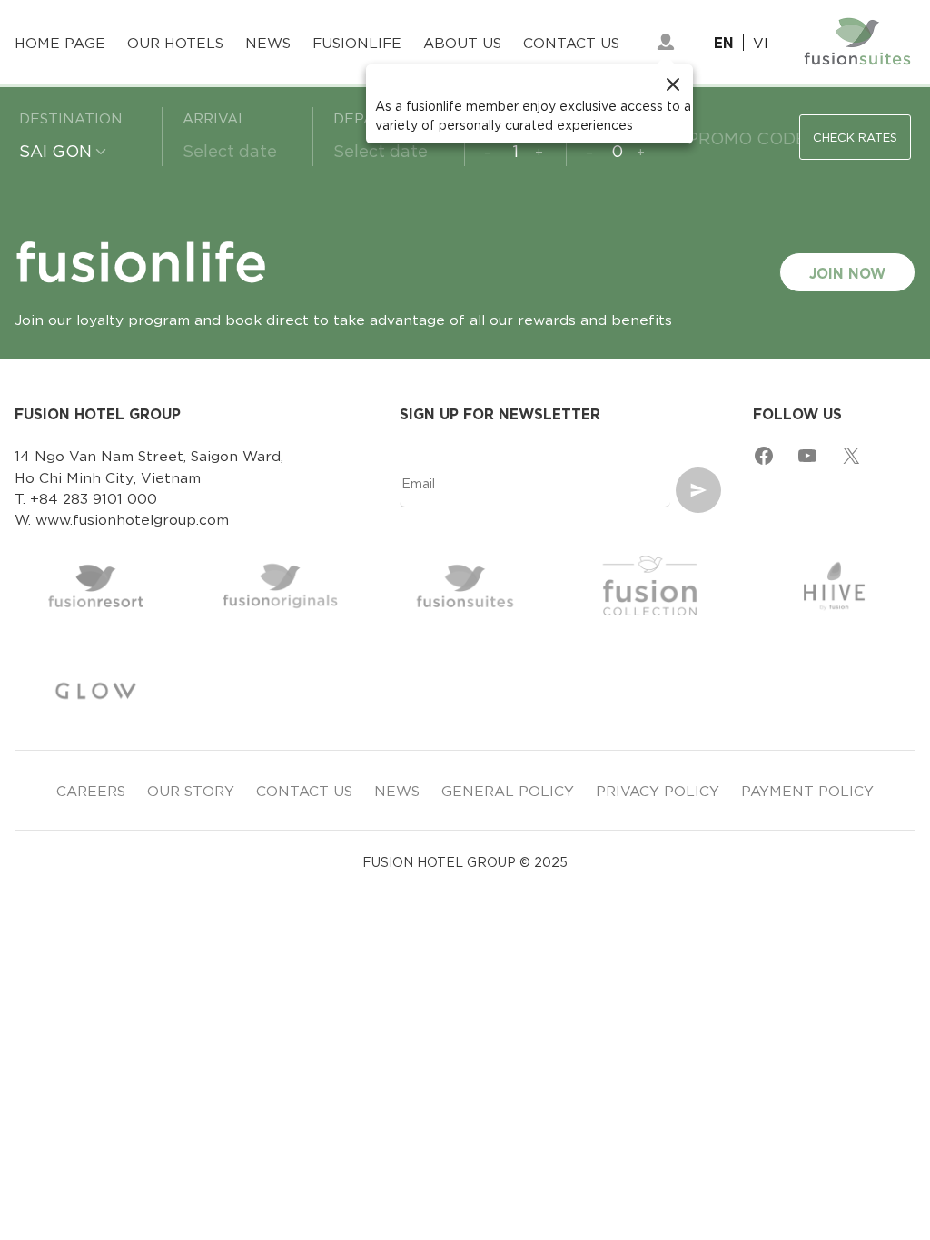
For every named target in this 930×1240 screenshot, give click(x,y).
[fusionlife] (665, 41)
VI (760, 42)
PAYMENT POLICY (807, 790)
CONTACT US (304, 790)
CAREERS (90, 790)
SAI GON (55, 150)
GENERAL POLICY (507, 790)
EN (724, 42)
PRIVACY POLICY (657, 790)
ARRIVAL (215, 117)
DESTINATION (71, 117)
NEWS (397, 790)
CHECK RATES (855, 136)
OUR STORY (190, 790)
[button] (529, 103)
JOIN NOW (847, 271)
